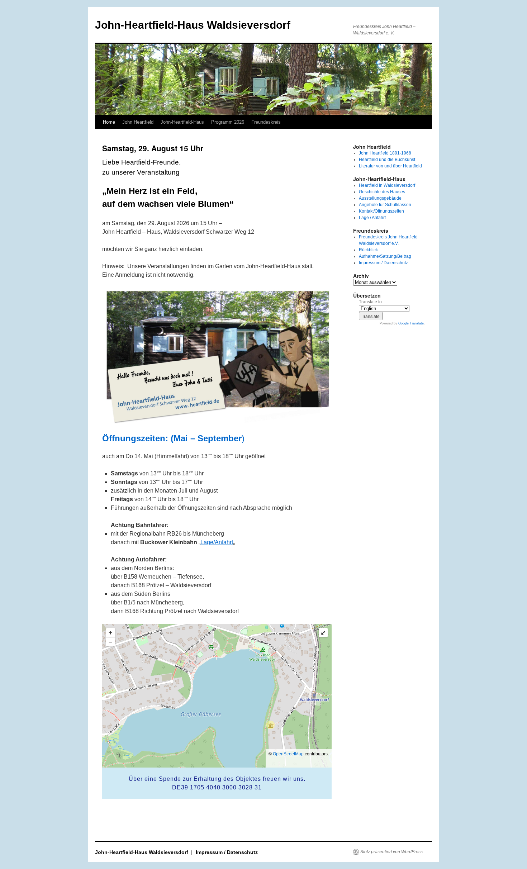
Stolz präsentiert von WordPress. (392, 851)
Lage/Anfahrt (216, 542)
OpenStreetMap (288, 753)
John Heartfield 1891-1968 (385, 153)
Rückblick (368, 249)
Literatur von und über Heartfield (390, 165)
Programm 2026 (227, 122)
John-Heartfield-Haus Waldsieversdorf (192, 25)
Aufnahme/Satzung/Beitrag (385, 256)
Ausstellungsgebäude (380, 198)
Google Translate (411, 323)
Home (109, 122)
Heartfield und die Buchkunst (387, 159)
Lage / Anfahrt (372, 217)
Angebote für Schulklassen (385, 204)
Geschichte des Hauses (382, 191)
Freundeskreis (266, 122)
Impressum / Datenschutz (383, 262)
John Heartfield (137, 122)
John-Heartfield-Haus (182, 122)
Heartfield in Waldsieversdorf (387, 185)
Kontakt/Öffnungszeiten (381, 211)
